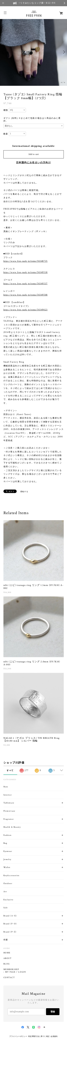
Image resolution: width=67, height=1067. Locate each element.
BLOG (6, 964)
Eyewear (7, 851)
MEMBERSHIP (11, 969)
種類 (5, 110)
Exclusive (8, 899)
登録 (53, 1011)
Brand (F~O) (10, 923)
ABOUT (7, 958)
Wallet (7, 867)
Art (5, 891)
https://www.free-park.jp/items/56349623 (25, 310)
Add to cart (33, 154)
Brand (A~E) (10, 915)
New (5, 786)
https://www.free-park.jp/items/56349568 (25, 295)
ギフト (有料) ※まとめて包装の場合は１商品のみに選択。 (32, 119)
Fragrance (8, 819)
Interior (7, 795)
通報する (24, 492)
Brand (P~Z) (10, 932)
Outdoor (7, 883)
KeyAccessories (11, 875)
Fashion (7, 835)
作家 (5, 940)
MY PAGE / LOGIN (15, 972)
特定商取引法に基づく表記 (39, 1036)
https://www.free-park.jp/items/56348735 (25, 261)
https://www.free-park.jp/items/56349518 (25, 272)
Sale (5, 907)
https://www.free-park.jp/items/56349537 (25, 283)
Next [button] (63, 52)
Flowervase (9, 811)
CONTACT (9, 977)
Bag (5, 843)
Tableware (8, 803)
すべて (10, 770)
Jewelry (7, 859)
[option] (33, 52)
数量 (5, 134)
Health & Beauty (12, 827)
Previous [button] (3, 52)
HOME (6, 953)
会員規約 (54, 1036)
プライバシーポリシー (18, 1036)
